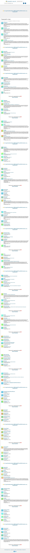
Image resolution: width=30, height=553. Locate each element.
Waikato (5, 174)
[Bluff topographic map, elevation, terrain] (2, 279)
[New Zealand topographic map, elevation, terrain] (2, 79)
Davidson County (13, 294)
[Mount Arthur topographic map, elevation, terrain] (2, 448)
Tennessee (5, 65)
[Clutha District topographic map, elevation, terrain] (2, 340)
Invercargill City (12, 279)
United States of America (7, 104)
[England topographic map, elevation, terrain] (2, 149)
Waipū (5, 314)
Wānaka (5, 211)
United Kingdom (6, 172)
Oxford (5, 171)
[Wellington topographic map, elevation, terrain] (2, 62)
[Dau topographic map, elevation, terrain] (2, 267)
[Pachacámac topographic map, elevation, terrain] (2, 110)
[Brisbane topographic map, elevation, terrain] (2, 122)
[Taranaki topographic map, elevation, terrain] (2, 328)
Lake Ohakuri (6, 302)
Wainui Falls (6, 467)
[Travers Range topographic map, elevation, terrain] (2, 429)
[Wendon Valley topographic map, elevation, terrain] (2, 517)
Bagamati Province (8, 136)
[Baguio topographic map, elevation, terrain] (2, 202)
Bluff (4, 278)
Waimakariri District (7, 357)
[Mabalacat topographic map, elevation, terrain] (2, 101)
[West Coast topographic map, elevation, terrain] (2, 197)
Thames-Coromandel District (13, 285)
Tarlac (7, 157)
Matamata (5, 324)
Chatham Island (6, 537)
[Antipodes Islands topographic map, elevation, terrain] (2, 489)
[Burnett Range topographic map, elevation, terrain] (2, 420)
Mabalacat (5, 100)
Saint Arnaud (6, 455)
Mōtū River (5, 397)
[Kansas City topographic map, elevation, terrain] (2, 258)
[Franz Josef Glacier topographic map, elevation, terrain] (2, 479)
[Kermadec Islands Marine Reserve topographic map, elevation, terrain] (2, 392)
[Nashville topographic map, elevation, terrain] (2, 295)
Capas (5, 245)
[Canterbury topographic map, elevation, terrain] (2, 169)
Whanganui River (6, 401)
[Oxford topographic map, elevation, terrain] (2, 172)
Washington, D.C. (6, 103)
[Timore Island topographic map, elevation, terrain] (2, 529)
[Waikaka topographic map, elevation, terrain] (2, 520)
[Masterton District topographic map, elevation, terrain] (2, 225)
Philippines (5, 22)
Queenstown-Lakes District (12, 212)
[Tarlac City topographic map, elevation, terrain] (2, 157)
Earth (5, 153)
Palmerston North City (16, 261)
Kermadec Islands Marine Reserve (9, 391)
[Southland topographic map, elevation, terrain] (2, 241)
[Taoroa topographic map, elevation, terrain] (2, 492)
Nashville (5, 293)
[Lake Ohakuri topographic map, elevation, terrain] (2, 303)
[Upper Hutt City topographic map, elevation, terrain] (2, 355)
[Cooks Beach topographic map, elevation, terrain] (2, 276)
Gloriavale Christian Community (9, 342)
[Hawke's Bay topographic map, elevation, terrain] (2, 160)
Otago (8, 212)
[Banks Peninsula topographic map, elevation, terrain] (2, 307)
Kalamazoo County (12, 282)
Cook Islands (5, 193)
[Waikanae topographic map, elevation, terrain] (2, 362)
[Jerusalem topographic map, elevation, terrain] (2, 320)
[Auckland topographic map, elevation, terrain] (2, 30)
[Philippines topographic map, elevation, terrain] (2, 24)
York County (6, 345)
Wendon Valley (6, 516)
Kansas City (6, 257)
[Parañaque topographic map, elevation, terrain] (2, 237)
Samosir (5, 379)
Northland (5, 220)
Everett (5, 112)
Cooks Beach (6, 275)
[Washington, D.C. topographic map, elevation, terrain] (2, 105)
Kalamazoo (5, 281)
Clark (4, 124)
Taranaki (5, 327)
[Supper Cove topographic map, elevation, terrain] (2, 535)
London (5, 498)
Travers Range (6, 428)
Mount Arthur (6, 446)
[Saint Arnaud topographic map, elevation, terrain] (2, 456)
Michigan (9, 282)
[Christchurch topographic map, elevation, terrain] (2, 374)
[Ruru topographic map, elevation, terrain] (2, 255)
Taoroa (5, 491)
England (5, 147)
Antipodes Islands (7, 488)
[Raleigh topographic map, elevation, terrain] (2, 132)
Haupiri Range (6, 413)
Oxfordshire (12, 172)
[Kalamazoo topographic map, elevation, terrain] (2, 282)
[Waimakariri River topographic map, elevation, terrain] (2, 233)
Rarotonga (5, 192)
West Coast (6, 196)
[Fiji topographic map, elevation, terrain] (2, 93)
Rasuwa (5, 135)
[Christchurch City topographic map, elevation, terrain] (2, 83)
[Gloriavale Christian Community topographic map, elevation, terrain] (2, 343)
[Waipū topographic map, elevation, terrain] (2, 315)
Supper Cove (6, 534)
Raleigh (5, 130)
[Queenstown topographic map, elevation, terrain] (2, 88)
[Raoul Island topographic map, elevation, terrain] (2, 496)
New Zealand (5, 28)
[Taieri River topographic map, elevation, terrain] (2, 474)
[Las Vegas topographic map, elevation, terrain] (2, 42)
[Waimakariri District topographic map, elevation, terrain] (2, 358)
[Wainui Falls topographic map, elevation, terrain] (2, 468)
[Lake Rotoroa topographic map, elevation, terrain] (2, 459)
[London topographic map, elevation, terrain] (2, 500)
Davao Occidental (9, 52)
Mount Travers (6, 452)
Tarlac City (5, 156)
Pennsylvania (9, 346)
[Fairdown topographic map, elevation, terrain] (2, 514)
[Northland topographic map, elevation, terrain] (2, 221)
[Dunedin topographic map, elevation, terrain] (2, 180)
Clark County (11, 40)
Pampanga (8, 101)
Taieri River (5, 473)
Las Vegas (5, 39)
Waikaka (5, 519)
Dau (4, 266)
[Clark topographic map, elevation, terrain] (2, 126)
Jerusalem (5, 318)
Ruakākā (5, 299)
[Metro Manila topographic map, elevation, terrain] (2, 36)
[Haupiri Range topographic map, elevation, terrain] (2, 414)
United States (5, 40)
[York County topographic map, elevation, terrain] (2, 346)
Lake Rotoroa (6, 458)
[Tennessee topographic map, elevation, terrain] (2, 68)
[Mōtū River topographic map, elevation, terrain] (2, 398)
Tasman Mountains (7, 416)
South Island (6, 214)
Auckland (5, 27)
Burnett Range (6, 419)
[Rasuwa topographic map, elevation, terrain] (2, 137)
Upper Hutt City (6, 354)
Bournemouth (6, 376)
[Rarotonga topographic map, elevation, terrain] (2, 194)
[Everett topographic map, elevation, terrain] (2, 113)
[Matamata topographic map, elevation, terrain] (2, 325)
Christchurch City (7, 82)
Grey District (12, 343)
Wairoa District (6, 336)
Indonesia (5, 380)
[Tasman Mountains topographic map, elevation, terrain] (2, 417)
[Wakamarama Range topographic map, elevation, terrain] (2, 432)
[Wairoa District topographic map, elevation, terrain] (2, 337)
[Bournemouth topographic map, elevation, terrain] (2, 377)
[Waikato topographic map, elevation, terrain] (2, 175)
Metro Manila (6, 33)
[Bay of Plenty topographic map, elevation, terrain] (2, 365)
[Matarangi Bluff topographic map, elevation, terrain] (2, 285)
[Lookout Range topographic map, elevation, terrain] (2, 435)
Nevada (9, 40)
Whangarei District (12, 300)
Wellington (5, 59)
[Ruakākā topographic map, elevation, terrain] (2, 300)
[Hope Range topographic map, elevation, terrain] (2, 411)
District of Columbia (7, 54)
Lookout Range (6, 434)
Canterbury (8, 83)
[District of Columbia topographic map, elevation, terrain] (2, 56)
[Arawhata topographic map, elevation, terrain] (2, 532)
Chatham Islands (6, 394)
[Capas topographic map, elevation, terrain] (2, 246)
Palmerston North (7, 260)
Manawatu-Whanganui (10, 261)
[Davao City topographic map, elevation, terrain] (2, 52)
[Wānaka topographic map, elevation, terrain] (2, 212)
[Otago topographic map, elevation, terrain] (2, 471)
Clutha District (6, 339)
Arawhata (5, 531)
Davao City (5, 51)
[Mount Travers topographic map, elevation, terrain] (2, 453)
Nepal (4, 136)
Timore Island (6, 528)
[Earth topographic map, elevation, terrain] (2, 154)
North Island (6, 189)
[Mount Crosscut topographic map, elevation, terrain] (2, 439)
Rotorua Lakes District (12, 303)
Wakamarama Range (7, 431)
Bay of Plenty (6, 364)
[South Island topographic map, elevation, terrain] (2, 217)
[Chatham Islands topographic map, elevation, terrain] (2, 395)
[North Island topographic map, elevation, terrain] (2, 190)
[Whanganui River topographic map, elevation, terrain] (2, 402)
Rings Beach (19, 285)
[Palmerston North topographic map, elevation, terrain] (2, 262)
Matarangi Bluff (6, 284)
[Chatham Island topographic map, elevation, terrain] (2, 539)
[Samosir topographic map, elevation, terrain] (2, 380)
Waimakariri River (7, 232)
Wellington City (12, 60)
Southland (5, 239)
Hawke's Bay (6, 159)
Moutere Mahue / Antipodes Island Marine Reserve (12, 382)
